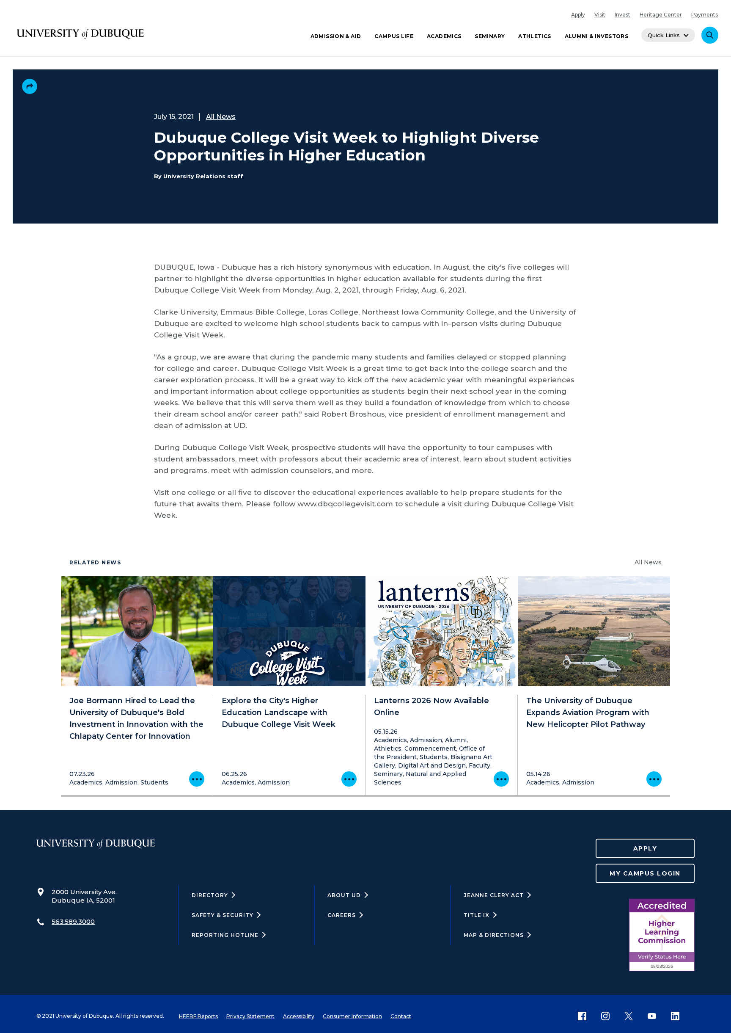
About (344, 895)
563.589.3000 (73, 921)
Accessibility (298, 1016)
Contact (400, 1016)
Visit (599, 14)
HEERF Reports (198, 1016)
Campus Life (393, 36)
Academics (444, 36)
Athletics (534, 36)
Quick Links (664, 35)
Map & (494, 935)
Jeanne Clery (494, 895)
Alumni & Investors (596, 36)
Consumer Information (352, 1016)
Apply (578, 14)
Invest (622, 14)
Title (476, 915)
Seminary (490, 36)
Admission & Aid (336, 36)
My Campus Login (645, 873)
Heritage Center (661, 14)
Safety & (222, 915)
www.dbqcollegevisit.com (345, 504)
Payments (704, 14)
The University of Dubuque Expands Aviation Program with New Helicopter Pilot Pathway (587, 712)
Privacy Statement (250, 1016)
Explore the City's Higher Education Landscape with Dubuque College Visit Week (278, 712)
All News (221, 117)
